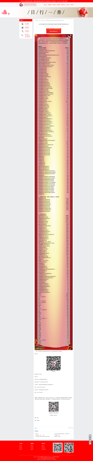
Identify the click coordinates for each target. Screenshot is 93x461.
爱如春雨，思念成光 (57, 436)
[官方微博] (90, 438)
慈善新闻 (49, 4)
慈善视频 (32, 449)
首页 (39, 20)
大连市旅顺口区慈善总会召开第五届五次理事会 (42, 436)
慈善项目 (58, 4)
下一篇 (72, 427)
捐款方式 (43, 445)
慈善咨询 (43, 446)
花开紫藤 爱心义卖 (57, 435)
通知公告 (32, 445)
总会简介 (20, 445)
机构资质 (20, 449)
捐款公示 (36, 433)
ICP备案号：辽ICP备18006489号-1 (42, 459)
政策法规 (63, 4)
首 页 (46, 4)
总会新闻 (42, 20)
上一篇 (69, 427)
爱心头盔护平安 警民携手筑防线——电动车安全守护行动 (63, 433)
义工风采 (67, 4)
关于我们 (71, 4)
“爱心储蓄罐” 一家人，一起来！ (40, 435)
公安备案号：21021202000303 (52, 459)
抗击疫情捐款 (43, 449)
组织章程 (20, 446)
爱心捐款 (54, 4)
